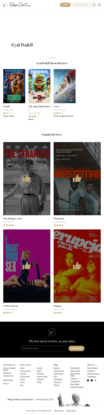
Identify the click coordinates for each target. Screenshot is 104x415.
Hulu (21, 385)
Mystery (40, 368)
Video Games (75, 371)
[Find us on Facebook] (88, 380)
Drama (22, 379)
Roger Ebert (74, 384)
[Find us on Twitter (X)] (95, 380)
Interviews (57, 382)
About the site (92, 368)
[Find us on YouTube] (92, 380)
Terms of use (58, 411)
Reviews (57, 368)
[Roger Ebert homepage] (17, 4)
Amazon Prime (25, 371)
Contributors (91, 376)
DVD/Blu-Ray (75, 368)
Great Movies (58, 374)
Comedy (23, 374)
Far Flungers (58, 379)
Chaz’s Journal (59, 371)
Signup (65, 5)
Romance (40, 374)
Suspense (40, 379)
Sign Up (6, 383)
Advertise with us (93, 374)
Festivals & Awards (76, 387)
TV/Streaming (75, 381)
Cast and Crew (8, 376)
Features (73, 378)
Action (22, 368)
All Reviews (7, 373)
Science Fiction (42, 376)
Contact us (91, 371)
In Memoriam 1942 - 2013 (44, 399)
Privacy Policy (71, 411)
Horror (22, 382)
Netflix (39, 371)
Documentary (25, 376)
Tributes (56, 385)
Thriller (39, 382)
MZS (55, 376)
